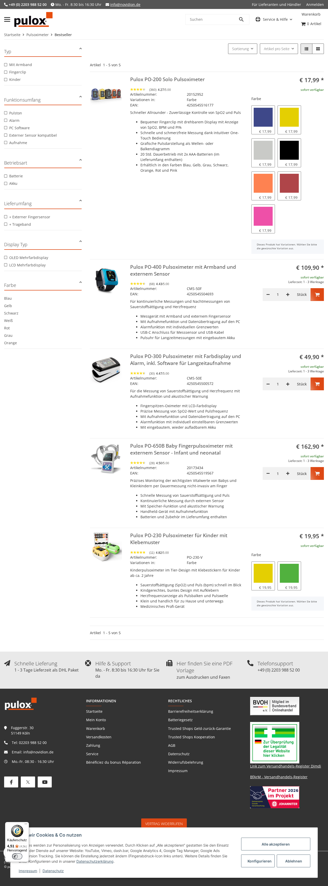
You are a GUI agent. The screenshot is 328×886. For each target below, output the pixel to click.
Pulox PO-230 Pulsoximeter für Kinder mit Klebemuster (178, 539)
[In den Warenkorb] (317, 294)
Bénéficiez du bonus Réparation (113, 762)
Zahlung (93, 745)
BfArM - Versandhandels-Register (279, 776)
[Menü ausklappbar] (7, 19)
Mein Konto (96, 719)
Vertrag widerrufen (164, 823)
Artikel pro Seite (277, 48)
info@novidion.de (125, 4)
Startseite (94, 711)
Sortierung (240, 48)
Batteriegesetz (180, 719)
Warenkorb (95, 728)
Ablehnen (293, 861)
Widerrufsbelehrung (185, 762)
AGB (171, 745)
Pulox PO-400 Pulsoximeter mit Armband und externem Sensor (183, 270)
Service (92, 753)
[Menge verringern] (268, 294)
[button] (274, 19)
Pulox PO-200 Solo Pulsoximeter (167, 79)
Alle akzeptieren (276, 844)
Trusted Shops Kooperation (191, 736)
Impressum (28, 871)
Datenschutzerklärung (95, 861)
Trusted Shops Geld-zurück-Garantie (199, 728)
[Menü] (26, 825)
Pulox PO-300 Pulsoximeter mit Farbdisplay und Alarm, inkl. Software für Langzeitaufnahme (185, 359)
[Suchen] (243, 19)
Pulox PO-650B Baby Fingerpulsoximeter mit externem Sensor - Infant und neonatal (181, 449)
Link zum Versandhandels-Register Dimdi (285, 766)
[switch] (17, 856)
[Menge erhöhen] (287, 294)
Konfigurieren (260, 861)
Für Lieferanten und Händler (276, 4)
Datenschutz (53, 871)
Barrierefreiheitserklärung (190, 711)
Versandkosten (98, 736)
